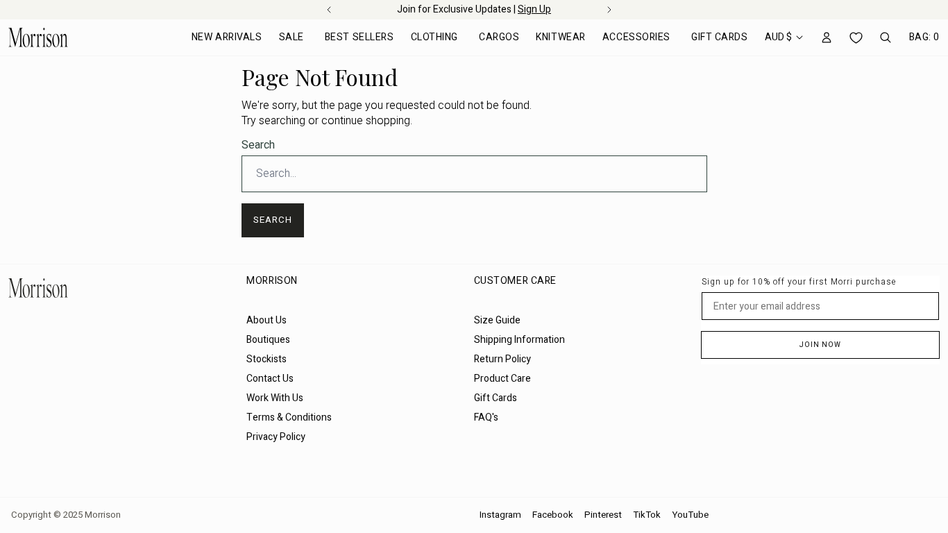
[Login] (826, 37)
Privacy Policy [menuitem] (275, 437)
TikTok (647, 515)
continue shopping (365, 120)
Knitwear (560, 37)
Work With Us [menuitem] (274, 398)
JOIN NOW (820, 345)
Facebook (552, 515)
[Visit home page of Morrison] (121, 288)
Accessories (636, 37)
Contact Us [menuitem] (270, 378)
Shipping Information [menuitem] (519, 339)
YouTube (690, 515)
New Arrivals (227, 37)
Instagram (500, 515)
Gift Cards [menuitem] (495, 398)
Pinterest (603, 515)
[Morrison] (38, 37)
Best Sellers (359, 37)
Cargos (499, 37)
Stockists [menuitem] (266, 359)
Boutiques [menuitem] (268, 339)
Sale (291, 37)
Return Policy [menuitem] (502, 359)
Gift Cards (719, 37)
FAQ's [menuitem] (486, 417)
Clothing (434, 37)
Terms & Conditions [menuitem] (289, 417)
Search (258, 145)
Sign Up (534, 9)
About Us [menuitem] (266, 320)
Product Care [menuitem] (502, 378)
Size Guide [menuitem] (497, 320)
